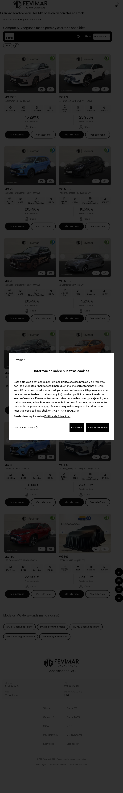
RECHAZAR (76, 427)
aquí (46, 406)
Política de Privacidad (57, 416)
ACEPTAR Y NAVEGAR (98, 427)
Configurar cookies (24, 427)
